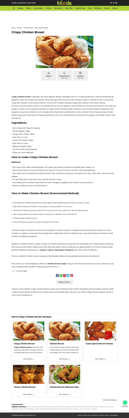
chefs (111, 289)
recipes (98, 289)
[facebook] (111, 3)
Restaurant (58, 8)
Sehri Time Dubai (32, 407)
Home (80, 415)
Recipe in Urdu (63, 282)
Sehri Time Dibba (72, 409)
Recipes (20, 8)
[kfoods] (64, 3)
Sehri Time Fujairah (98, 407)
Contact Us (94, 415)
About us (86, 415)
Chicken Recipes (80, 289)
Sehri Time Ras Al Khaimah (80, 407)
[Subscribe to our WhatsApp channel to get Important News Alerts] (125, 403)
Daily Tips (68, 8)
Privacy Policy (104, 415)
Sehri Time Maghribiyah (44, 409)
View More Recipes (109, 400)
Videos (28, 8)
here (59, 267)
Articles (48, 8)
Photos (106, 8)
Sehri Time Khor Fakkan (88, 409)
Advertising (113, 415)
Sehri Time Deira (59, 409)
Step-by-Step (80, 8)
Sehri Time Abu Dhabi (47, 407)
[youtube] (116, 3)
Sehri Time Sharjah (63, 407)
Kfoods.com (32, 415)
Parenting (97, 8)
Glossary (115, 8)
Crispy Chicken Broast (40, 289)
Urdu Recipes (38, 8)
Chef (89, 8)
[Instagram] (114, 3)
